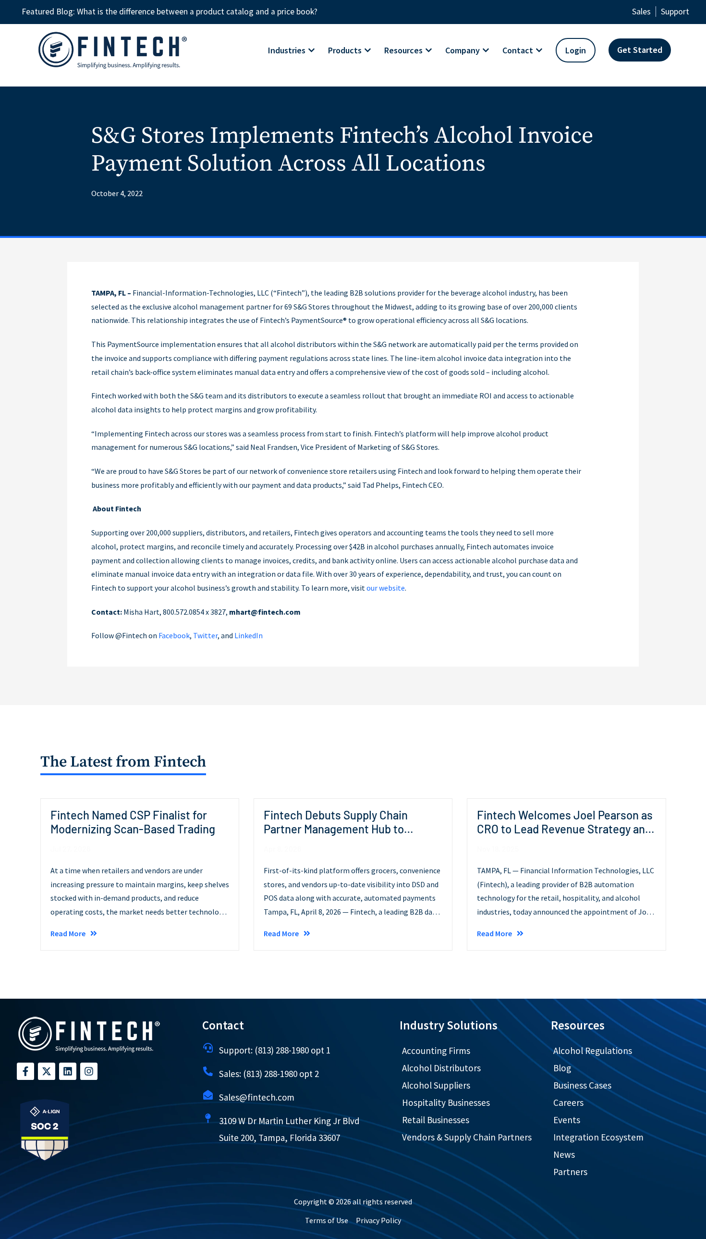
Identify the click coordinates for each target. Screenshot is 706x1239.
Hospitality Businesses (446, 1102)
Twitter (205, 635)
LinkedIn (248, 635)
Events (566, 1120)
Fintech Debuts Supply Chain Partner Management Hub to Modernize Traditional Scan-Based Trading (349, 835)
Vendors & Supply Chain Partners (467, 1137)
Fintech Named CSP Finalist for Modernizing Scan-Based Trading (132, 822)
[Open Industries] (311, 50)
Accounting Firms (436, 1050)
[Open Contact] (539, 50)
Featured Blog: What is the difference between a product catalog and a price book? (169, 11)
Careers (568, 1102)
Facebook (174, 635)
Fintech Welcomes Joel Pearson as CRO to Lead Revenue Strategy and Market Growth (565, 829)
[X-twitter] (46, 1071)
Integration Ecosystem (598, 1137)
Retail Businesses (435, 1120)
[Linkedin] (67, 1071)
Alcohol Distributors (441, 1068)
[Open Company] (485, 50)
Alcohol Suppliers (436, 1085)
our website (385, 588)
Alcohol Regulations (592, 1050)
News (564, 1154)
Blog (562, 1068)
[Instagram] (88, 1071)
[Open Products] (367, 50)
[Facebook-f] (25, 1071)
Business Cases (582, 1085)
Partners (570, 1171)
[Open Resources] (428, 50)
